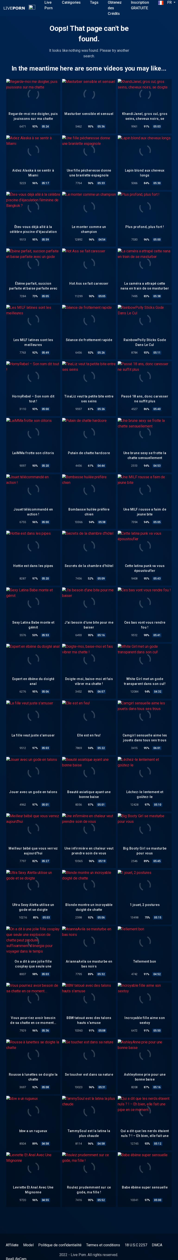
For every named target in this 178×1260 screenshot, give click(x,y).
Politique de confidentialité (60, 1245)
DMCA (157, 1245)
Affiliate (12, 1245)
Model (28, 1245)
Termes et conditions (103, 1245)
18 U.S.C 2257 (136, 1245)
